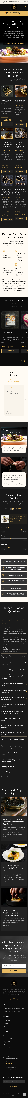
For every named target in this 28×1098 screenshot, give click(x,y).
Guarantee (6, 1023)
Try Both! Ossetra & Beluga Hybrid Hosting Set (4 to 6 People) (6, 145)
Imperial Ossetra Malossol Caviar (20, 101)
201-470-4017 (10, 1064)
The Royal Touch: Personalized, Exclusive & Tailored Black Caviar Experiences (12, 912)
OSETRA (6, 508)
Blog (4, 1026)
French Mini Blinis (6, 332)
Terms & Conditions (8, 1039)
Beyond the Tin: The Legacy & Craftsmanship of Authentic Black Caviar (14, 821)
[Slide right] (24, 361)
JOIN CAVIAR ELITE (14, 970)
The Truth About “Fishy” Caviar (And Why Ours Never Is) (13, 868)
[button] (2, 7)
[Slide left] (20, 361)
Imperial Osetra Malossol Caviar (11, 1011)
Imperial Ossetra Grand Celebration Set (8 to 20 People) (20, 192)
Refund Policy (6, 1045)
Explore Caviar (7, 124)
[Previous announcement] (3, 13)
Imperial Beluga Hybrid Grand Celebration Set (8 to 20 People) (7, 192)
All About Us (6, 1020)
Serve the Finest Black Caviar (14, 43)
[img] (14, 379)
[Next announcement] (25, 13)
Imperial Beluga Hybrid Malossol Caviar (6, 101)
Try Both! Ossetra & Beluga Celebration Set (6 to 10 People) (20, 145)
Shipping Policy (7, 1042)
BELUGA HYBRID (20, 508)
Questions (5, 1036)
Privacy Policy (6, 1047)
